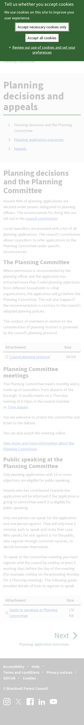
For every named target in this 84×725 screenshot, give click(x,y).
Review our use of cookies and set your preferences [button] (43, 50)
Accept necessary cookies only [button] (42, 26)
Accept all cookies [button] (42, 37)
